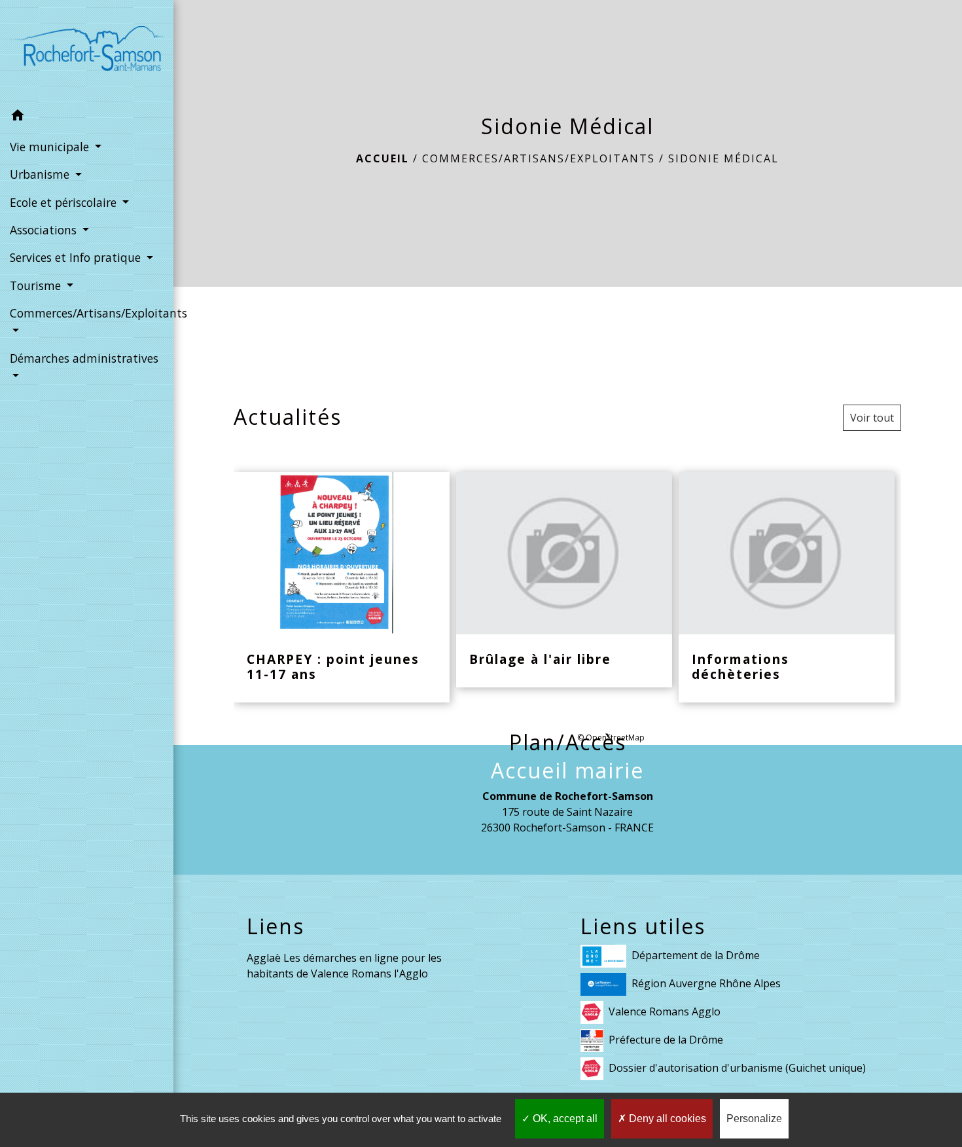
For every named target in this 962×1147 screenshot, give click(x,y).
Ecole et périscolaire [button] (65, 202)
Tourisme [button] (37, 285)
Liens (275, 926)
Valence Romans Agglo (665, 1011)
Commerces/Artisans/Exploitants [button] (87, 313)
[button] (87, 117)
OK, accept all (563, 1118)
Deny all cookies (666, 1118)
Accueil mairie (567, 770)
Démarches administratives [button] (84, 358)
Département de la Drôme (696, 955)
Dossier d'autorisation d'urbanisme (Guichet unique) (737, 1068)
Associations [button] (45, 230)
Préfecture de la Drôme (666, 1039)
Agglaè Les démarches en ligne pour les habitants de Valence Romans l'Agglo (344, 966)
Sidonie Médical (723, 158)
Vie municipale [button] (51, 147)
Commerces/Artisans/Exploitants (538, 158)
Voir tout (872, 417)
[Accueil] (87, 51)
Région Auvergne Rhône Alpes (706, 983)
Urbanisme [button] (41, 174)
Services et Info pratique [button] (77, 257)
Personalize (754, 1118)
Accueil (382, 158)
